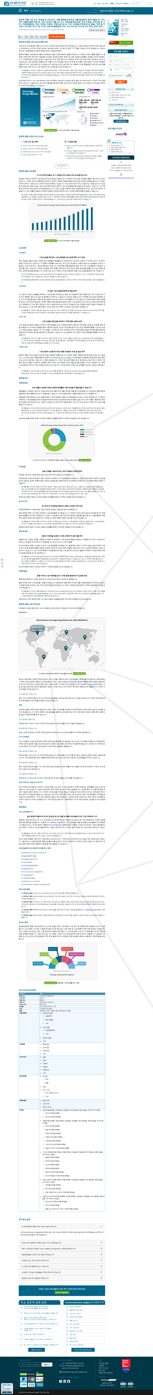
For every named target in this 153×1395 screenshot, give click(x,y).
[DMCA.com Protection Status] (28, 1374)
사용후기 (102, 1366)
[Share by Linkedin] (2, 559)
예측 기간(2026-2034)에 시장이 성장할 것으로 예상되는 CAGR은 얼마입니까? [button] (49, 1249)
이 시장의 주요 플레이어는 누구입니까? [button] (35, 1266)
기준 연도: (124, 24)
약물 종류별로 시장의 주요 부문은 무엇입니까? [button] (38, 1254)
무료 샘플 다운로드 (57, 37)
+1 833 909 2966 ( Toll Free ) (74, 1363)
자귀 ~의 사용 (103, 1368)
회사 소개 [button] (119, 3)
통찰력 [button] (112, 3)
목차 (26, 37)
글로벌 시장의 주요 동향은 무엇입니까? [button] (35, 1278)
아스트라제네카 (28, 865)
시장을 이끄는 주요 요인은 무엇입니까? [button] (35, 1260)
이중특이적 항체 (91, 910)
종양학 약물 (60, 825)
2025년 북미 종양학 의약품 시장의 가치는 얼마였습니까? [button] (41, 1243)
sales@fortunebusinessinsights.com (121, 178)
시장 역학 (114, 100)
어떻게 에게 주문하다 (106, 1373)
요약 (21, 37)
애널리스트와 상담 (84, 460)
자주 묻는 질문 (103, 1363)
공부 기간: (124, 20)
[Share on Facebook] (2, 566)
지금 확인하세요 (121, 121)
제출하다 (121, 82)
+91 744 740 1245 (72, 1368)
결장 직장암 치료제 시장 (118, 147)
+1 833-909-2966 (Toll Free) (46, 2)
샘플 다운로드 (36, 1350)
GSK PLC (26, 869)
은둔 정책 (102, 1370)
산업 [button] (98, 3)
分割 (31, 37)
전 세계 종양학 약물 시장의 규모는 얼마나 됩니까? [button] (39, 1226)
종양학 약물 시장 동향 (118, 97)
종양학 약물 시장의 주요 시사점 (120, 95)
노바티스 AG (27, 859)
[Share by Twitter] (2, 563)
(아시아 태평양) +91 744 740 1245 (121, 170)
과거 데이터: (125, 29)
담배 (92, 263)
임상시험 (92, 684)
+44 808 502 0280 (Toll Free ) (74, 1366)
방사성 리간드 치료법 (63, 357)
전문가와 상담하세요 (62, 1292)
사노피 (25, 875)
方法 (36, 37)
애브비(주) (26, 856)
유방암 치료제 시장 (116, 151)
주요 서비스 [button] (105, 3)
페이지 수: (124, 33)
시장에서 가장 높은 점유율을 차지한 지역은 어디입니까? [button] (41, 1272)
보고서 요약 (115, 92)
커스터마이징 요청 (50, 983)
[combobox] (110, 64)
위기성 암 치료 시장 (117, 145)
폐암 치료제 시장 (116, 149)
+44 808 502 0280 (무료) (123, 168)
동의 (7, 1392)
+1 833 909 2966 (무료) (123, 165)
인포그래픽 (43, 37)
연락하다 (126, 3)
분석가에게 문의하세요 (83, 1350)
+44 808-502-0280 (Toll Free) (46, 4)
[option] (121, 134)
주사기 (55, 542)
